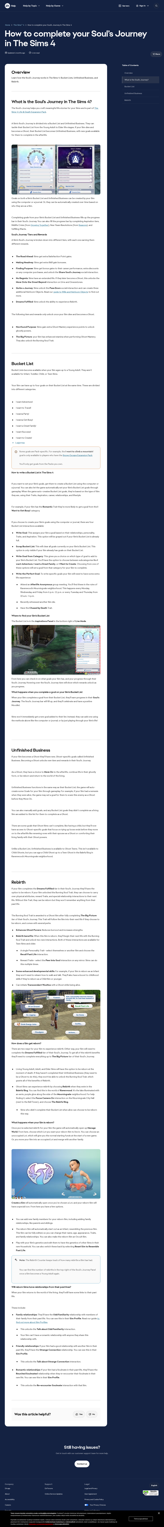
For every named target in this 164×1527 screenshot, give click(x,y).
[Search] (156, 6)
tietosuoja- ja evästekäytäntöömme (41, 1524)
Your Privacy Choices (98, 1505)
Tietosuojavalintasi (141, 1519)
